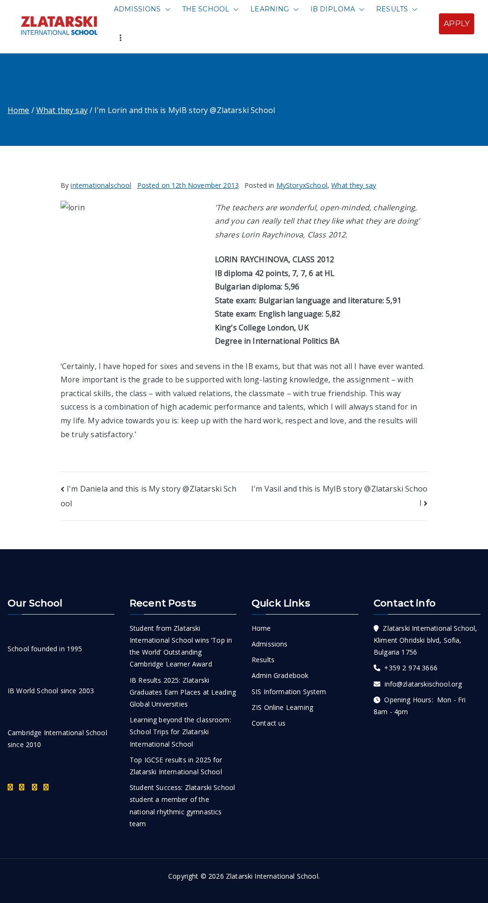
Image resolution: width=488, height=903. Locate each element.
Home (261, 628)
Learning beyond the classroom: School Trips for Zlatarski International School (180, 731)
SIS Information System (289, 691)
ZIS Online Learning (282, 707)
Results (392, 9)
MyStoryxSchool (301, 185)
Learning (269, 9)
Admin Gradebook (280, 675)
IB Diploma (333, 9)
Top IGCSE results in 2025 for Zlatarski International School (176, 765)
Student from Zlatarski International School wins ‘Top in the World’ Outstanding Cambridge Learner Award (181, 646)
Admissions (137, 9)
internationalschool (101, 185)
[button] (166, 9)
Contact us (269, 723)
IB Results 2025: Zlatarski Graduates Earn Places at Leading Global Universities (183, 692)
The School (206, 9)
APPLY (456, 23)
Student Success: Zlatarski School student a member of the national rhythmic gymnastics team (182, 805)
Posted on (188, 185)
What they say (353, 185)
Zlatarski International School (272, 876)
